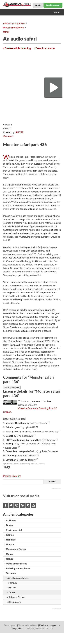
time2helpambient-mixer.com (39, 628)
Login (38, 5)
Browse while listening (18, 48)
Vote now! (8, 136)
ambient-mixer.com (18, 4)
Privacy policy (10, 625)
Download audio (45, 48)
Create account (53, 5)
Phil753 (19, 132)
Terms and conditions (28, 625)
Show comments (11, 387)
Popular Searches (12, 476)
